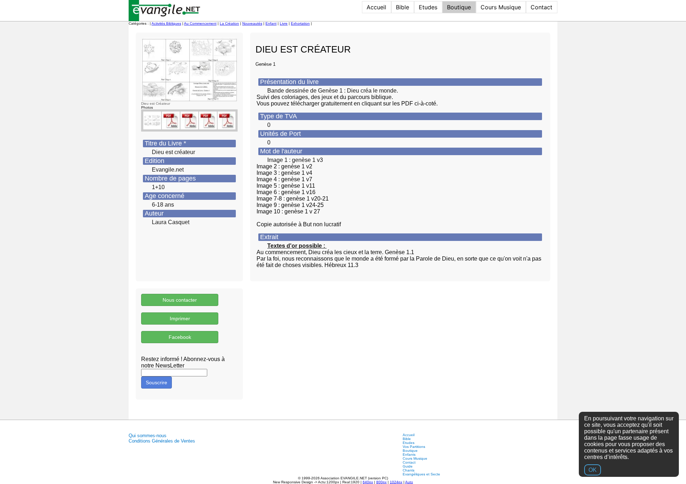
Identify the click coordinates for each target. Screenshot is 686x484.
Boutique (459, 7)
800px (381, 482)
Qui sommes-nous (147, 435)
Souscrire (156, 382)
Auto (409, 482)
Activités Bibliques (166, 23)
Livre (284, 23)
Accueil (376, 7)
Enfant (271, 23)
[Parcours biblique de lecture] (226, 120)
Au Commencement (200, 23)
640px (368, 482)
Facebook (180, 337)
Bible (402, 7)
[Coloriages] (189, 120)
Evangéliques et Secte (421, 474)
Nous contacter (180, 300)
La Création (229, 23)
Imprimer (180, 318)
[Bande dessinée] (171, 120)
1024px (396, 482)
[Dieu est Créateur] (189, 70)
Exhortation (300, 23)
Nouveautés (252, 23)
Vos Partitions (414, 447)
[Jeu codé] (208, 120)
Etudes (428, 7)
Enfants (409, 454)
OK (592, 470)
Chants (408, 470)
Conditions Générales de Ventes (162, 441)
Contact (541, 7)
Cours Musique (501, 7)
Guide (408, 466)
